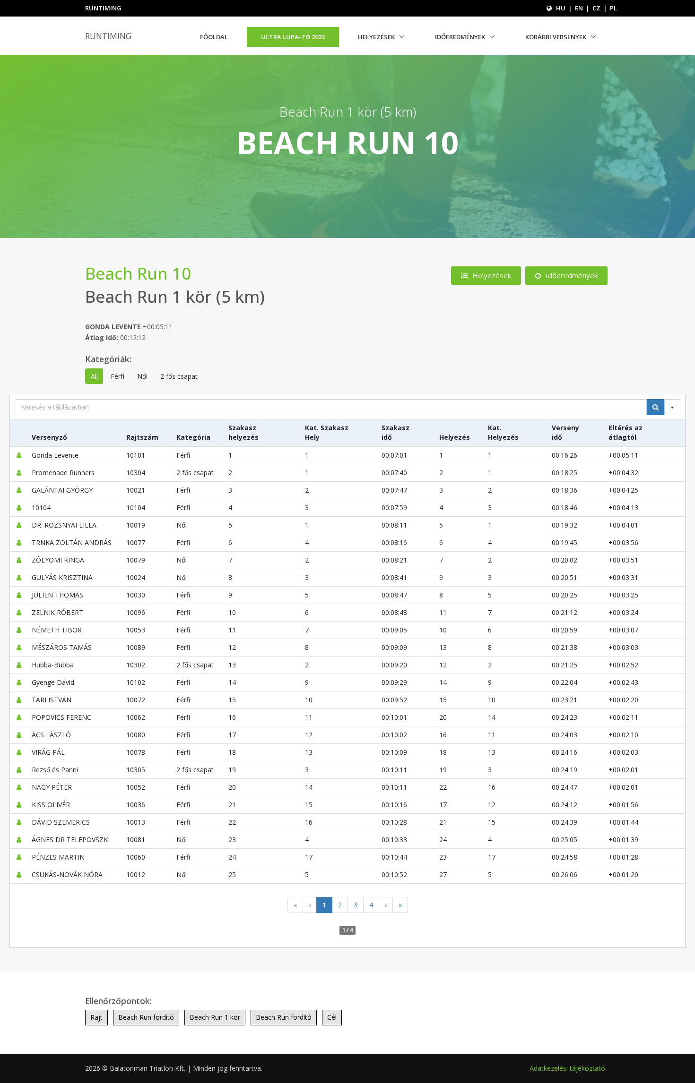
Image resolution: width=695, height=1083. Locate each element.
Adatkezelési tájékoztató (567, 1068)
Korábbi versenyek (555, 37)
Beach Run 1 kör (215, 1017)
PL (613, 8)
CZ (596, 8)
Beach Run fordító (146, 1017)
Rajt (96, 1017)
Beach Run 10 (138, 273)
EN (579, 8)
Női (142, 376)
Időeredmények (460, 37)
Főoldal (214, 37)
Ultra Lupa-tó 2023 (293, 37)
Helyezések (376, 37)
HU (560, 8)
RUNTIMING (108, 36)
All (94, 376)
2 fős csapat (179, 376)
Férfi (117, 376)
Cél (332, 1017)
